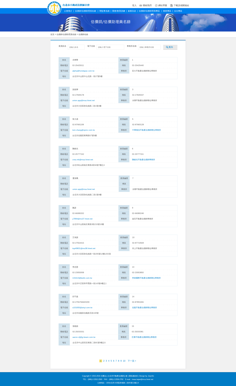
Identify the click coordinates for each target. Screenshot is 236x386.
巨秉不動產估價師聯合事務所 (144, 337)
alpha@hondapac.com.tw (83, 71)
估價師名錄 (83, 34)
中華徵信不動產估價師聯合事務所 (146, 130)
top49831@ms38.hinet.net (83, 248)
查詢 (171, 47)
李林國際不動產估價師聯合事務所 (146, 278)
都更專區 (167, 11)
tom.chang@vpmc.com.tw (83, 130)
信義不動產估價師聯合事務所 (144, 307)
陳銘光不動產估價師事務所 (143, 159)
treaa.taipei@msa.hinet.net (142, 379)
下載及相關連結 (181, 5)
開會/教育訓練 (118, 11)
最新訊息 (132, 11)
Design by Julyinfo (146, 376)
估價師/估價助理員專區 (149, 11)
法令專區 (178, 11)
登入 (134, 5)
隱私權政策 (133, 376)
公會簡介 (68, 11)
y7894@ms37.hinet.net (82, 219)
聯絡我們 (147, 5)
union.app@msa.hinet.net (83, 100)
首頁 (52, 34)
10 (124, 361)
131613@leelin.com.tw (82, 278)
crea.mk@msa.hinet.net (82, 159)
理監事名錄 (104, 11)
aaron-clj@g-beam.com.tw (84, 337)
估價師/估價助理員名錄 (86, 11)
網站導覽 (162, 5)
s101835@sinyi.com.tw (82, 307)
